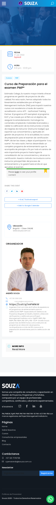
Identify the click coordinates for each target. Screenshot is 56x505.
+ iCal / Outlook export (28, 199)
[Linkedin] (17, 191)
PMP (16, 78)
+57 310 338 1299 (15, 298)
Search (52, 3)
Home (4, 426)
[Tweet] (12, 191)
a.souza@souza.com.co (24, 301)
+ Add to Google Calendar (28, 205)
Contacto (6, 444)
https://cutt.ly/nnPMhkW (24, 304)
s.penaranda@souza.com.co (18, 461)
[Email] (22, 191)
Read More (18, 349)
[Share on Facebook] (7, 191)
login (17, 172)
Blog (4, 440)
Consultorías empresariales (14, 437)
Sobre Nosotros (9, 430)
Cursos (9, 78)
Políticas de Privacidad (11, 494)
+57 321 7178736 (12, 458)
